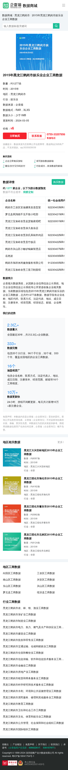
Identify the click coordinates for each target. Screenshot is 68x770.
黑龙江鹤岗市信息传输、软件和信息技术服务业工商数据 (34, 659)
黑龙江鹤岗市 (22, 15)
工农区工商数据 (46, 573)
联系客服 (37, 136)
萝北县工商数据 (12, 592)
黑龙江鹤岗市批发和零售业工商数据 (23, 640)
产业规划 (17, 744)
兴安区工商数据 (46, 579)
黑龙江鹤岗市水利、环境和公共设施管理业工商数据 (32, 691)
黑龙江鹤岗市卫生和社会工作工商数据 (24, 710)
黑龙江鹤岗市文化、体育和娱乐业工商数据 (27, 716)
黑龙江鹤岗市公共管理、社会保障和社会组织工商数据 (33, 723)
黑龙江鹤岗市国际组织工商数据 (20, 729)
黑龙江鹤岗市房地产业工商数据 (20, 672)
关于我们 (42, 744)
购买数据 (58, 182)
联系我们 (55, 744)
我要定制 (28, 192)
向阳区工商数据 (12, 573)
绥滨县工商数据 (46, 592)
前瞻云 (5, 744)
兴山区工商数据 (46, 586)
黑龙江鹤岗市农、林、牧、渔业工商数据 (26, 608)
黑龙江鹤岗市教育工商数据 (18, 703)
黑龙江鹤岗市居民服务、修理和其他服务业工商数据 (32, 697)
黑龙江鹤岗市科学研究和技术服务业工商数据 (28, 684)
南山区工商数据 (12, 579)
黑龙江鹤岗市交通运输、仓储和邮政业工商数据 (29, 646)
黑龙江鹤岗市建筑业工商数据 (19, 633)
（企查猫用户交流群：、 (24, 747)
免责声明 (29, 744)
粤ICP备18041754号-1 (23, 755)
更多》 (61, 442)
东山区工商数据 (12, 586)
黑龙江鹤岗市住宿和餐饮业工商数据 (23, 652)
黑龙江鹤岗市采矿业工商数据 (19, 614)
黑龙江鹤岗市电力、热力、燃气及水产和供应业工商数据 (34, 627)
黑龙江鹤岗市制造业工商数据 (19, 620)
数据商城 (30, 5)
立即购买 (15, 136)
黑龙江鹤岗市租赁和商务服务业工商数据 (26, 678)
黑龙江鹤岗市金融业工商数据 (19, 665)
